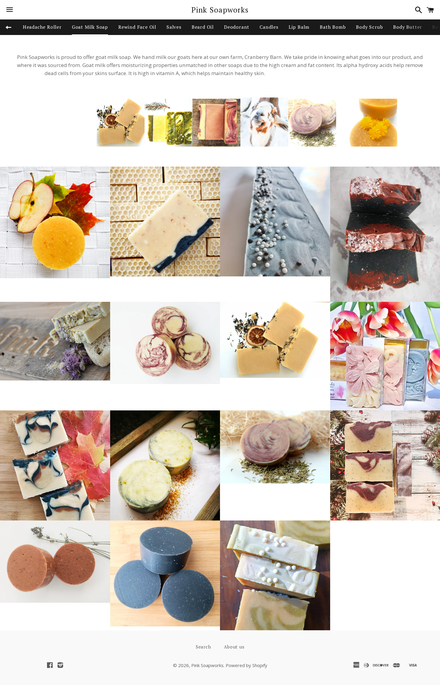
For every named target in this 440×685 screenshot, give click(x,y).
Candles (269, 27)
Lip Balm (299, 27)
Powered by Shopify (246, 665)
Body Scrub (369, 27)
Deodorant (236, 27)
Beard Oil (203, 27)
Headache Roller (42, 27)
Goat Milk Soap (90, 27)
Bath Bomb (333, 27)
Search (203, 647)
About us (234, 647)
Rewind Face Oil (137, 27)
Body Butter (407, 27)
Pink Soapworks (220, 10)
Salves (173, 27)
